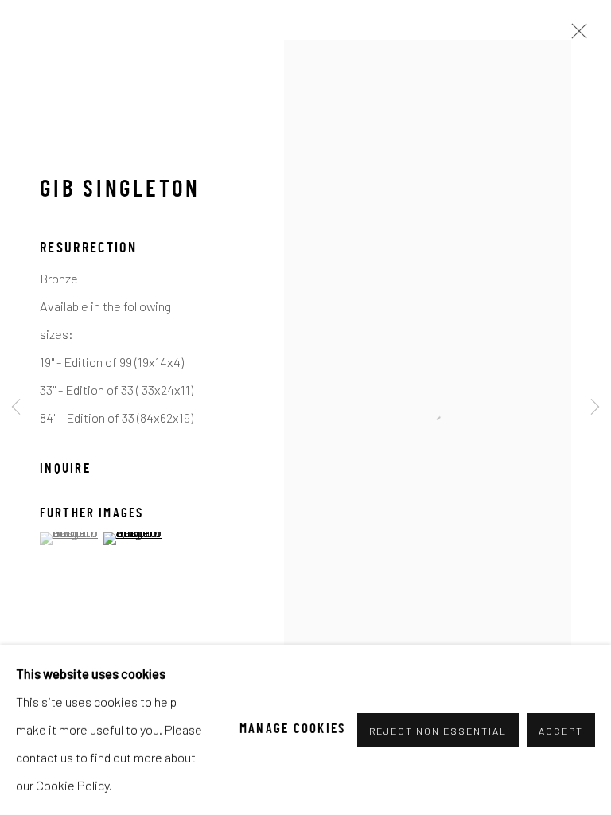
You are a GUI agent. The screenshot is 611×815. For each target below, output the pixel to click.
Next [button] (595, 408)
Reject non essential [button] (438, 730)
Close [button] (575, 36)
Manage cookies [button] (292, 729)
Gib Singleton (120, 191)
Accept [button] (561, 730)
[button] (69, 538)
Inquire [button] (65, 469)
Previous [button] (16, 408)
